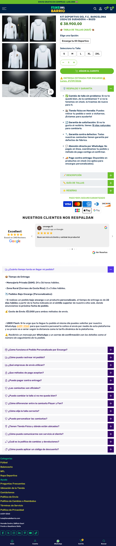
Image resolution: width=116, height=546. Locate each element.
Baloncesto (6, 467)
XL (89, 53)
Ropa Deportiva (8, 475)
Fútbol (3, 462)
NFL (2, 471)
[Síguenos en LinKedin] (19, 533)
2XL (97, 53)
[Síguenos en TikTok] (36, 533)
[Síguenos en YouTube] (30, 533)
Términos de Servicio (11, 505)
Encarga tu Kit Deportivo (75, 41)
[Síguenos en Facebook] (2, 533)
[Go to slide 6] (72, 249)
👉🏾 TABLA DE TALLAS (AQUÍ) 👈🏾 (77, 29)
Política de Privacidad (12, 510)
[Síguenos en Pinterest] (24, 533)
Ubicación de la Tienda (12, 488)
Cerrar (3, 2)
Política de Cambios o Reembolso (18, 501)
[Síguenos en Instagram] (13, 533)
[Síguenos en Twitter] (8, 533)
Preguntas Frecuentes (12, 483)
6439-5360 (23, 326)
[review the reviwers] (105, 228)
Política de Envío (9, 496)
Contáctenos (7, 492)
